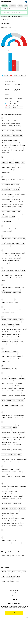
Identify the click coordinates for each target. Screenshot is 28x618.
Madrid (3, 581)
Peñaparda (11, 395)
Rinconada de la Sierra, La (19, 415)
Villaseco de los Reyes (6, 520)
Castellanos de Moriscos (6, 204)
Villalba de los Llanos (17, 503)
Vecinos (20, 496)
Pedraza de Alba (10, 383)
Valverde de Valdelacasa (6, 496)
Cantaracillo (23, 194)
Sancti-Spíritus (4, 447)
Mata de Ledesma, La (6, 326)
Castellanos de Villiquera (18, 204)
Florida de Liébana (5, 253)
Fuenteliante (4, 260)
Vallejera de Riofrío (5, 493)
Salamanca (4, 427)
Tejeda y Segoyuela (5, 474)
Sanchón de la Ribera (6, 444)
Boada (3, 167)
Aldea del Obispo (10, 130)
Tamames (17, 469)
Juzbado (16, 302)
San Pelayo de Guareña (6, 442)
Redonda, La (4, 415)
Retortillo (10, 415)
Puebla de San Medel (14, 402)
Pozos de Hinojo (20, 400)
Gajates (3, 270)
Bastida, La (11, 162)
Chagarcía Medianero (6, 214)
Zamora (13, 558)
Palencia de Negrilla (13, 378)
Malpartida (21, 319)
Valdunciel (11, 491)
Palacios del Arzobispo (16, 375)
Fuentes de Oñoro (13, 263)
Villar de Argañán (21, 506)
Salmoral (15, 427)
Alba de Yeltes (4, 128)
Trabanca (23, 476)
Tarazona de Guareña (6, 471)
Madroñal (15, 319)
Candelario (15, 191)
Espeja (23, 243)
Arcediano (4, 150)
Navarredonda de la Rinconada (8, 358)
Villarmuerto (20, 515)
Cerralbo (3, 211)
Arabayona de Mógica (13, 147)
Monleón (9, 336)
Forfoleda (13, 253)
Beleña (23, 162)
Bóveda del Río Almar (6, 172)
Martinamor (4, 324)
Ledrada (19, 309)
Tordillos (3, 476)
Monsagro (15, 336)
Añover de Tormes (5, 152)
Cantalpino (17, 194)
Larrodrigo (9, 309)
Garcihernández (5, 275)
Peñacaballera (4, 395)
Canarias (18, 571)
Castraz (14, 206)
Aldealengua (15, 133)
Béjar (22, 169)
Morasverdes (15, 341)
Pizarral (3, 400)
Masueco (18, 324)
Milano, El (4, 331)
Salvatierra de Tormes (6, 429)
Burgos (3, 555)
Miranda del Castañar (20, 331)
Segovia (23, 555)
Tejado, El (20, 471)
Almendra (23, 145)
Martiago (19, 321)
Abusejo (3, 120)
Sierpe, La (13, 459)
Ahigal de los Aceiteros (16, 120)
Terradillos (19, 474)
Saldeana (9, 427)
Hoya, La (3, 295)
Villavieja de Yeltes (15, 523)
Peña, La (19, 393)
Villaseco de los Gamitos (19, 518)
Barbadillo (10, 160)
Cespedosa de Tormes (16, 211)
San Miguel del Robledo (6, 437)
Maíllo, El (9, 329)
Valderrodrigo (4, 491)
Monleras (3, 336)
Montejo (20, 336)
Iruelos (3, 302)
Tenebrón (13, 474)
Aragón (8, 571)
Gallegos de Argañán (6, 272)
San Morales (15, 437)
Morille (21, 341)
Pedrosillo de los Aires (6, 385)
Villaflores (14, 501)
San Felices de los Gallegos (18, 432)
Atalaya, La (21, 150)
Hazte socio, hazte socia (14, 613)
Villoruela (3, 525)
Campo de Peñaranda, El (6, 191)
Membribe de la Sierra (16, 329)
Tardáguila (14, 471)
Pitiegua (24, 398)
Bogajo (13, 167)
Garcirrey (11, 275)
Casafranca (4, 201)
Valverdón (15, 496)
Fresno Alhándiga (18, 255)
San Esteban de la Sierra (6, 432)
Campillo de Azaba (15, 189)
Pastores (23, 380)
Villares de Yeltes (14, 513)
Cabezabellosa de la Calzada (7, 182)
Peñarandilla (4, 398)
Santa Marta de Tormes (18, 447)
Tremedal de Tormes (6, 479)
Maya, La (3, 329)
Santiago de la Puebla (16, 449)
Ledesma (14, 309)
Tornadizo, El (9, 476)
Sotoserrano (15, 461)
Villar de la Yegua (22, 508)
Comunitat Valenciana (11, 576)
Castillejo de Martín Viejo (6, 206)
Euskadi (18, 576)
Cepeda (19, 206)
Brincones (4, 169)
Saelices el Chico (5, 425)
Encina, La (14, 238)
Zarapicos (14, 540)
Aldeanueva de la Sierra (17, 135)
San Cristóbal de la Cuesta (17, 429)
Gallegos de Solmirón (16, 272)
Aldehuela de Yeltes (5, 145)
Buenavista (16, 169)
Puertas (21, 405)
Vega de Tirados (5, 498)
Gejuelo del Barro (18, 275)
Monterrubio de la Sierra (6, 341)
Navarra (17, 581)
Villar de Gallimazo (13, 508)
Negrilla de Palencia (6, 361)
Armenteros (14, 150)
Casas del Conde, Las (12, 201)
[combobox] (15, 12)
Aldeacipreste (18, 130)
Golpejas (3, 277)
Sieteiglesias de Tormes (21, 459)
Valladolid (8, 558)
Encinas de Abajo (21, 238)
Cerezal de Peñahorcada (16, 209)
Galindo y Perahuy (10, 270)
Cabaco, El (4, 179)
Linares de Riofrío (5, 312)
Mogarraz (4, 334)
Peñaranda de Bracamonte (20, 395)
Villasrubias (15, 520)
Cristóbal (21, 218)
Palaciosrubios (4, 378)
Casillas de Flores (21, 201)
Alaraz (10, 125)
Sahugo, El (18, 425)
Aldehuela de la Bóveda (17, 142)
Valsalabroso (13, 493)
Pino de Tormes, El (17, 398)
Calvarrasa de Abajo (6, 184)
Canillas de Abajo (22, 191)
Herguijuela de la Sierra (19, 287)
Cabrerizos (17, 182)
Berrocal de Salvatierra (21, 164)
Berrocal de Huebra (11, 164)
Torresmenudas (17, 476)
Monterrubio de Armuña (16, 339)
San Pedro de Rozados (6, 439)
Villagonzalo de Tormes (6, 503)
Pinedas (9, 398)
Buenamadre (9, 169)
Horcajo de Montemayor (6, 292)
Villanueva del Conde (12, 506)
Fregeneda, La (4, 255)
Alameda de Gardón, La (15, 123)
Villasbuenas (4, 518)
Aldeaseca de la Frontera (7, 140)
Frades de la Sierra (20, 253)
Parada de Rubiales (5, 380)
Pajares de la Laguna (6, 375)
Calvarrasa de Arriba (15, 184)
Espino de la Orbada (6, 245)
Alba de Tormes (17, 125)
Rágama (21, 417)
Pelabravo (16, 388)
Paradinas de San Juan (15, 380)
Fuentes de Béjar (5, 263)
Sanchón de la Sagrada (16, 444)
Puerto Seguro (12, 407)
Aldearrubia (11, 137)
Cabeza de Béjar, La (11, 179)
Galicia (10, 578)
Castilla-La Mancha (12, 574)
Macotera (9, 319)
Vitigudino (14, 525)
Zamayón (9, 540)
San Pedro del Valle (16, 439)
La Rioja (21, 578)
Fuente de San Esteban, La (7, 258)
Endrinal (3, 243)
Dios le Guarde (5, 228)
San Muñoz (21, 437)
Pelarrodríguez (22, 388)
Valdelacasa (4, 488)
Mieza (24, 329)
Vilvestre (9, 525)
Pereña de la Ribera (6, 393)
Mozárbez (20, 344)
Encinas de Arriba (5, 241)
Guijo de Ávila (22, 277)
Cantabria (24, 571)
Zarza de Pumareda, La (6, 542)
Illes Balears (15, 578)
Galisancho (23, 270)
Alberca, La (11, 128)
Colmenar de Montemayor (7, 218)
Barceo (21, 160)
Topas (24, 474)
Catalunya (20, 574)
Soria (3, 558)
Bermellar (4, 164)
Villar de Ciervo (5, 508)
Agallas (8, 120)
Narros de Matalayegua (6, 351)
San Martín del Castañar (6, 434)
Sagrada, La (12, 425)
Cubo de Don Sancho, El (6, 221)
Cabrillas (22, 182)
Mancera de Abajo (5, 321)
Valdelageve (10, 488)
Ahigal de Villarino (5, 123)
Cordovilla (16, 218)
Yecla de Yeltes (5, 533)
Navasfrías (18, 358)
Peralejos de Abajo (10, 390)
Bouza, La (19, 167)
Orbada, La (14, 368)
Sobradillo (4, 461)
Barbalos (16, 160)
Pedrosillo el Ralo (16, 385)
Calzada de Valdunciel (6, 189)
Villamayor (4, 506)
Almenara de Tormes (15, 145)
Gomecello (9, 277)
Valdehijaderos (23, 486)
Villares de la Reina (5, 513)
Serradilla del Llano (5, 459)
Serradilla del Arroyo (19, 456)
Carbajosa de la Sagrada (6, 196)
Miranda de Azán (10, 331)
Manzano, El (13, 321)
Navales (3, 356)
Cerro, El (8, 211)
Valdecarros (4, 486)
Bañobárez (17, 162)
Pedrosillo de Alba (18, 383)
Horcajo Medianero (17, 292)
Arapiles (21, 147)
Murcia (12, 581)
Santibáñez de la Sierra (15, 452)
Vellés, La (19, 498)
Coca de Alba (12, 216)
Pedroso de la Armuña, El (7, 388)
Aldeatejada (15, 140)
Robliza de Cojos (10, 417)
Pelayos (3, 390)
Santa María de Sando (6, 449)
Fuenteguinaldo (17, 258)
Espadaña (18, 243)
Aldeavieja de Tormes (6, 142)
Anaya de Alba (4, 147)
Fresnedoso (11, 255)
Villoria (22, 523)
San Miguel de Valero (17, 434)
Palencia (12, 555)
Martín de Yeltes (11, 324)
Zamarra (3, 540)
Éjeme (13, 245)
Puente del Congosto (14, 405)
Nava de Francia (5, 353)
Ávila (18, 558)
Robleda (3, 417)
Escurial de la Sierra (10, 243)
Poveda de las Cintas (11, 400)
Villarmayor (14, 515)
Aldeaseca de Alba (18, 137)
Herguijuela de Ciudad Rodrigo (8, 287)
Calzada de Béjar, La (6, 187)
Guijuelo (3, 280)
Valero (16, 491)
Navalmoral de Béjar (11, 356)
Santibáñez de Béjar (6, 452)
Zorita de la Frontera (17, 542)
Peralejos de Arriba (19, 390)
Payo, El (3, 383)
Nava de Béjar (15, 351)
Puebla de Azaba (5, 402)
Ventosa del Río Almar (6, 501)
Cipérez (23, 214)
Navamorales (19, 356)
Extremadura (4, 578)
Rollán (16, 417)
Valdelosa (16, 488)
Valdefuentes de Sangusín (13, 486)
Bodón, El (8, 167)
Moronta (9, 344)
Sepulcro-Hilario (5, 456)
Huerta (8, 295)
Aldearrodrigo (4, 137)
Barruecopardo (5, 162)
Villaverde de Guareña (6, 523)
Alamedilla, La (4, 125)
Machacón (4, 319)
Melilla (8, 581)
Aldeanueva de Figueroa (6, 135)
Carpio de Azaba (16, 196)
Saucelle (19, 454)
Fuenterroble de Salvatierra (13, 260)
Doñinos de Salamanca (6, 231)
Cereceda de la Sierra (6, 209)
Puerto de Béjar (5, 407)
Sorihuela (9, 461)
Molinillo (9, 334)
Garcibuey (24, 272)
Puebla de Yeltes (5, 405)
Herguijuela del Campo (6, 290)
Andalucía (4, 571)
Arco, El (9, 150)
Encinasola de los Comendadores (16, 241)
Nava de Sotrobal (13, 353)
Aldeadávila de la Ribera (6, 133)
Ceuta (3, 576)
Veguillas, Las (12, 498)
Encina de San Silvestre (6, 238)
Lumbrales (12, 312)
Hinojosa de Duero (16, 290)
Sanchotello (15, 442)
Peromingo (13, 393)
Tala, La (11, 469)
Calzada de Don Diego (15, 187)
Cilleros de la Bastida (16, 214)
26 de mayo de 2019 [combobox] (6, 8)
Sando (10, 447)
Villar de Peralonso (5, 510)
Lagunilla (3, 309)
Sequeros (12, 456)
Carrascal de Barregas (6, 199)
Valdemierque (23, 488)
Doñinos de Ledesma (13, 228)
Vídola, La (20, 525)
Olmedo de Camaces (6, 368)
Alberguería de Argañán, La (20, 128)
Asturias (13, 571)
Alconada (3, 130)
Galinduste (17, 270)
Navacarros (21, 353)
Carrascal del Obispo (16, 199)
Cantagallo (4, 194)
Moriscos (3, 344)
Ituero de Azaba (10, 302)
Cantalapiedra (10, 194)
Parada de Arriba (22, 378)
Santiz (24, 452)
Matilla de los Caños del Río (17, 326)
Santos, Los (4, 454)
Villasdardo (10, 518)
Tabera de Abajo (5, 469)
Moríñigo (14, 344)
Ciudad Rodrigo (5, 216)
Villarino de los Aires (6, 515)
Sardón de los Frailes (12, 454)
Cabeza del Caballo (20, 179)
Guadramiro (15, 277)
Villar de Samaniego (15, 510)
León (8, 555)
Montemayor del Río (6, 339)
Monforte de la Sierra (17, 334)
